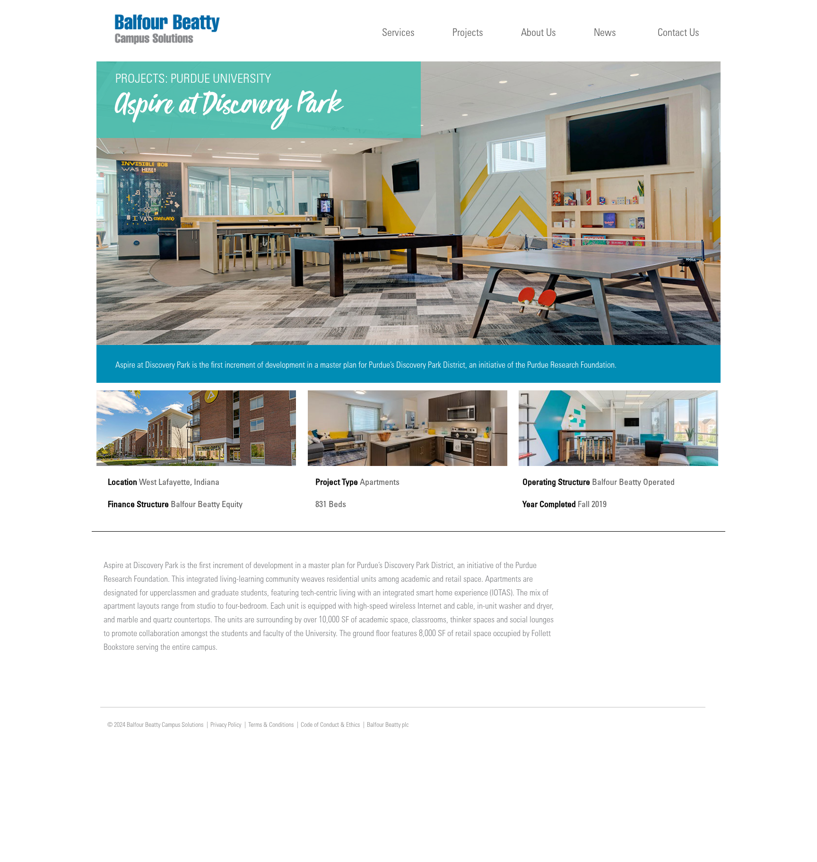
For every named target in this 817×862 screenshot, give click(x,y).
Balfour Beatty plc (387, 724)
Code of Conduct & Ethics (330, 724)
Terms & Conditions (271, 724)
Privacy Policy (225, 724)
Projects (467, 32)
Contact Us (678, 32)
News (605, 32)
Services (398, 32)
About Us (538, 32)
